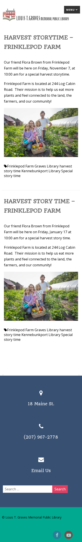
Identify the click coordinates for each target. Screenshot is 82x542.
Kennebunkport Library (40, 171)
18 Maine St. (41, 403)
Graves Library (47, 166)
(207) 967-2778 (41, 437)
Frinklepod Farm (20, 166)
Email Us (41, 470)
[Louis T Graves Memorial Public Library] (41, 22)
